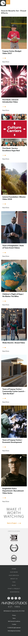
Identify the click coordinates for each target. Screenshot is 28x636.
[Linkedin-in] (19, 598)
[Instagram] (12, 598)
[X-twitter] (16, 598)
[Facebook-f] (8, 598)
